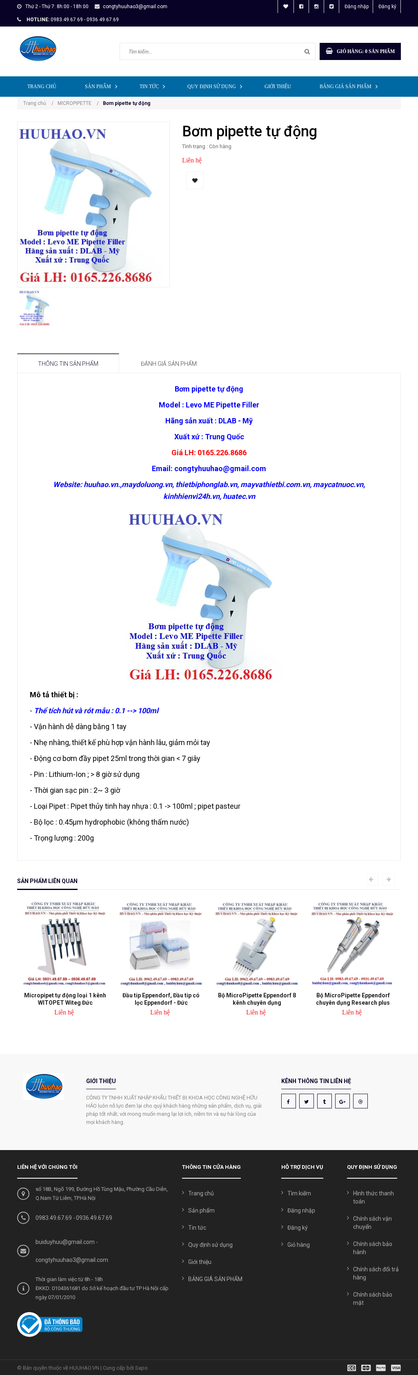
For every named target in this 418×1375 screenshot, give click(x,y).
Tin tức (149, 86)
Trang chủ (41, 86)
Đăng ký (387, 6)
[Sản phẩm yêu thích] (286, 6)
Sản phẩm (98, 86)
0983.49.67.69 (54, 1218)
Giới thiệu (278, 86)
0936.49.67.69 (94, 1218)
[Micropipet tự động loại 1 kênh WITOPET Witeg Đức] (65, 944)
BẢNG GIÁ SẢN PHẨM (345, 86)
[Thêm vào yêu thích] (195, 180)
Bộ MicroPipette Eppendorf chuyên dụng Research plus (353, 999)
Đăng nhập (357, 6)
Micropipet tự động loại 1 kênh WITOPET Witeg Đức (65, 999)
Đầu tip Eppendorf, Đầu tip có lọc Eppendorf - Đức (161, 999)
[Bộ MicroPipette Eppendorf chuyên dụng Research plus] (353, 944)
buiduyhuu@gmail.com (65, 1242)
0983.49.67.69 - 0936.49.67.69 (85, 19)
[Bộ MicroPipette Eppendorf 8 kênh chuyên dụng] (257, 944)
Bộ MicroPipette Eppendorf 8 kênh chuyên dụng (257, 999)
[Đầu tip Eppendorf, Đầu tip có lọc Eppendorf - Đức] (161, 944)
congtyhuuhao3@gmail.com (135, 6)
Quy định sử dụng (211, 86)
